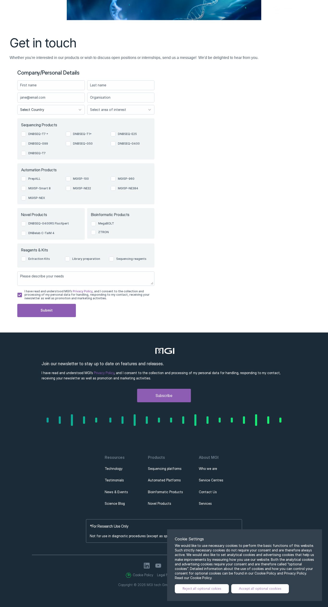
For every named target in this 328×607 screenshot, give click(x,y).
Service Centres (211, 480)
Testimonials (114, 480)
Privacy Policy (82, 291)
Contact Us (208, 492)
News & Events (116, 492)
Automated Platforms (164, 480)
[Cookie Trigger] (128, 575)
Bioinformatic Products (165, 492)
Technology (113, 468)
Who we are (208, 468)
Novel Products (159, 503)
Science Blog (115, 503)
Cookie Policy (143, 575)
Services (205, 503)
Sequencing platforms (165, 468)
